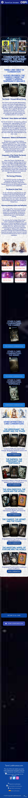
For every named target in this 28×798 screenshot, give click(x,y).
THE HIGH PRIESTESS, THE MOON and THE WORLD (14, 490)
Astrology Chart (20, 268)
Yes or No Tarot (7, 268)
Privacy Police (20, 772)
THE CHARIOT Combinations (14, 346)
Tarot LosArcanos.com (14, 765)
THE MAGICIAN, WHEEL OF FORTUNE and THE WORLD (14, 548)
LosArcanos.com (17, 795)
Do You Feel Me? (20, 280)
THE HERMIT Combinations (14, 376)
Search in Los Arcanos (14, 784)
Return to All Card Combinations (14, 616)
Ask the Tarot (7, 280)
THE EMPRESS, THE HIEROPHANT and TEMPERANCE (14, 461)
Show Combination (14, 454)
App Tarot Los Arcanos (14, 788)
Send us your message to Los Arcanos (14, 774)
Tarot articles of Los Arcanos (14, 786)
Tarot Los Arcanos (12, 2)
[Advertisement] (14, 18)
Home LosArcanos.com (14, 623)
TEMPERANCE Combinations (14, 405)
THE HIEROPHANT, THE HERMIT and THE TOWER (14, 430)
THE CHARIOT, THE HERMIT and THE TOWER (14, 520)
